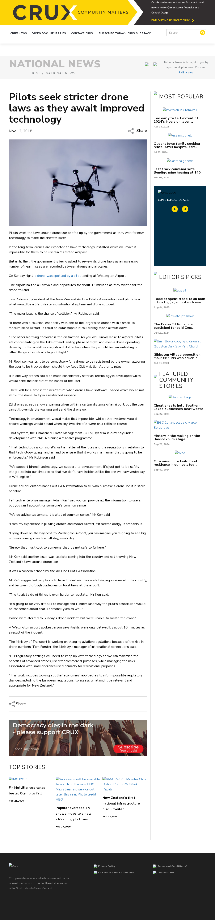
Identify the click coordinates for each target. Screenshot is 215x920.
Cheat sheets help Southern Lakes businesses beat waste (178, 407)
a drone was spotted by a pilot (58, 275)
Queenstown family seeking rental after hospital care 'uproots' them (177, 145)
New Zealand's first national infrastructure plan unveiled (121, 803)
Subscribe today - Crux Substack (124, 33)
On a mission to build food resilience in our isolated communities (175, 463)
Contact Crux (82, 33)
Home (35, 73)
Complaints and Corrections (116, 872)
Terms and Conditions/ (172, 866)
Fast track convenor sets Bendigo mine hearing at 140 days (177, 170)
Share (141, 130)
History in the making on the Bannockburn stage (177, 437)
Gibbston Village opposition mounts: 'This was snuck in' (177, 356)
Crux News (18, 33)
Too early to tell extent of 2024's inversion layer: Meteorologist (176, 120)
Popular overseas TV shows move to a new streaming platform (74, 814)
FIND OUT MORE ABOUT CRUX (170, 20)
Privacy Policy (106, 866)
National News (60, 73)
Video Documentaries (49, 33)
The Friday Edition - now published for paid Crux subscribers (173, 326)
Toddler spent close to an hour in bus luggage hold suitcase (179, 300)
